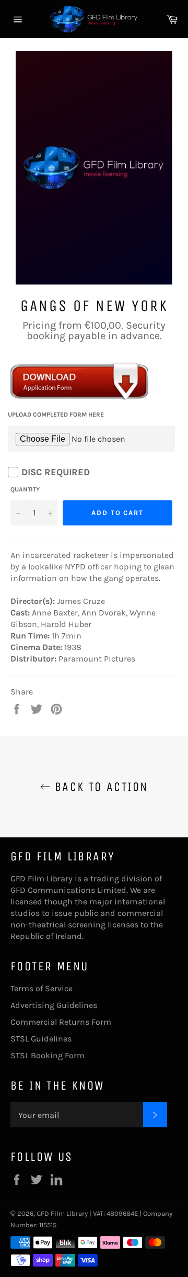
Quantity (25, 489)
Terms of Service (41, 988)
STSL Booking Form (47, 1055)
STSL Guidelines (41, 1039)
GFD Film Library (62, 1213)
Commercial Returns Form (60, 1022)
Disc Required (55, 472)
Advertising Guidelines (53, 1005)
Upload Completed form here (56, 414)
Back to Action (99, 786)
